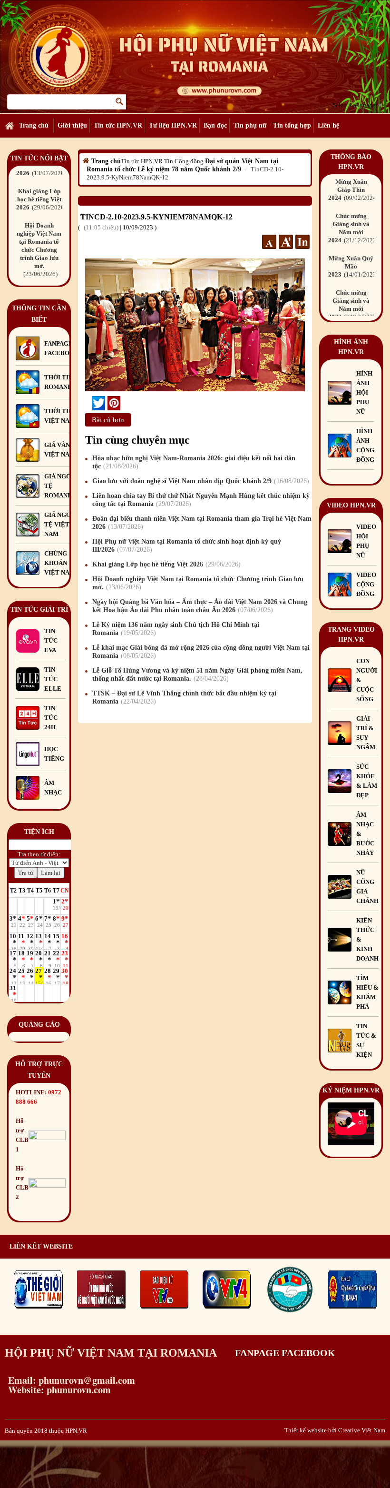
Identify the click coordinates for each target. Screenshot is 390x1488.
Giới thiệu (72, 125)
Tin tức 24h (51, 717)
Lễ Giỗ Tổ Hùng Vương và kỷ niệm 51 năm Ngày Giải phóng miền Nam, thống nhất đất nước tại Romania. (197, 674)
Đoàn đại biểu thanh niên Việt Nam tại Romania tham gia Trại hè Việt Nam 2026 (202, 522)
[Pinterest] (113, 403)
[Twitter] (98, 403)
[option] (39, 201)
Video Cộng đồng (366, 584)
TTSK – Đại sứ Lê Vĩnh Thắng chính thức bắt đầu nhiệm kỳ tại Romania (184, 697)
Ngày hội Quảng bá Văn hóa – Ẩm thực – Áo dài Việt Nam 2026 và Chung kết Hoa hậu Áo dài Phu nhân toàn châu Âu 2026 (199, 606)
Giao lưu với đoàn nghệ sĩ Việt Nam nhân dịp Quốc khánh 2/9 (199, 481)
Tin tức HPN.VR (118, 125)
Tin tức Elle (52, 679)
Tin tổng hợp (292, 125)
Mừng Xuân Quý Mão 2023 (352, 266)
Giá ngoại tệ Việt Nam (61, 524)
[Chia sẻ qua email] (89, 403)
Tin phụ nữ (250, 125)
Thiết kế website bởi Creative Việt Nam (334, 1430)
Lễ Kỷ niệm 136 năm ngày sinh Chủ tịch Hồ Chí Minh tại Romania (175, 628)
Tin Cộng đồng (184, 161)
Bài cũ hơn (108, 420)
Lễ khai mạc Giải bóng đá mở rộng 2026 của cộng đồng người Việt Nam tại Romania (201, 651)
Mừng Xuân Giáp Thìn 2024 (352, 189)
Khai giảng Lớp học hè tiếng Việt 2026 (40, 199)
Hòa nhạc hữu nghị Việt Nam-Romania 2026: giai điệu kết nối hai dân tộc (193, 462)
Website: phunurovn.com (58, 1390)
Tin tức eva (51, 640)
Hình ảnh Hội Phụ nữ (364, 392)
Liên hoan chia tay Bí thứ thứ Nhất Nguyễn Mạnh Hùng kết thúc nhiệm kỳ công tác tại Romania (201, 499)
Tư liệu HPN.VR (173, 125)
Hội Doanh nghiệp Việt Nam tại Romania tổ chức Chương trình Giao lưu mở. (39, 250)
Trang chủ (34, 125)
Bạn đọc (215, 125)
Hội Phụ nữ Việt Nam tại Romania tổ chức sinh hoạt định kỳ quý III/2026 (186, 545)
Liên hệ (328, 125)
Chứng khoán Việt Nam (59, 563)
